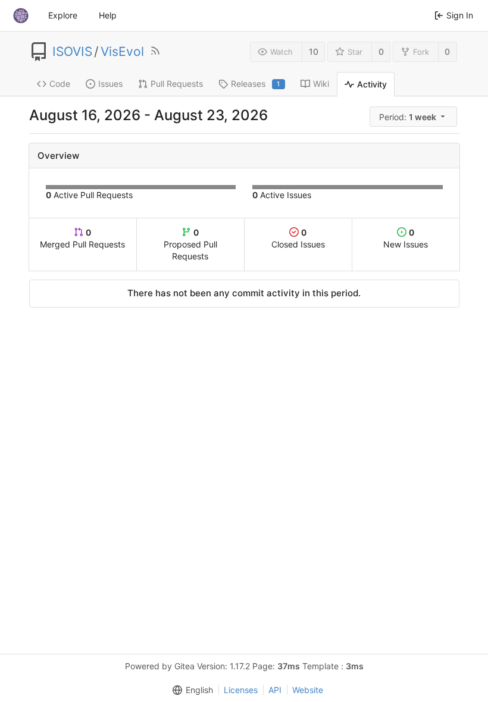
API (274, 690)
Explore (62, 15)
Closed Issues (298, 238)
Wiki (321, 84)
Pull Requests (177, 84)
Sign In (459, 15)
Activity (372, 84)
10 (313, 51)
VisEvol (122, 52)
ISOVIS (72, 52)
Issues (110, 84)
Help (108, 15)
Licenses (241, 690)
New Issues (405, 238)
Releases (255, 84)
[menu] (414, 116)
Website (307, 690)
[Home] (21, 15)
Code (59, 84)
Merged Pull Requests (82, 238)
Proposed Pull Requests (190, 244)
